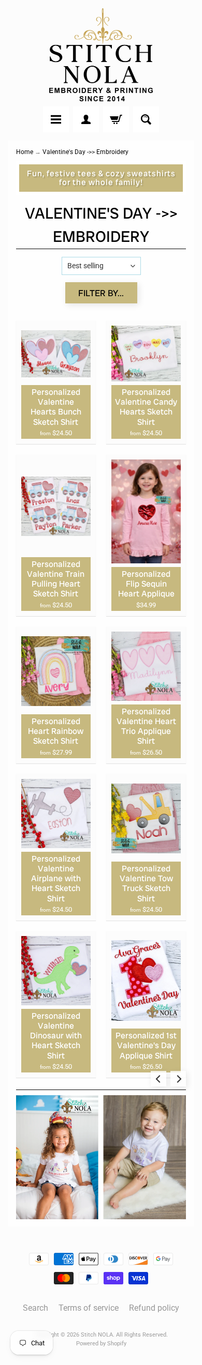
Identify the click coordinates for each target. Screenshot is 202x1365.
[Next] (178, 1078)
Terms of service (89, 1308)
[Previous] (158, 1078)
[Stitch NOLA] (101, 54)
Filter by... (101, 293)
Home (24, 152)
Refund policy (154, 1308)
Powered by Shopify (101, 1343)
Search (35, 1308)
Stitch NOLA (97, 1334)
